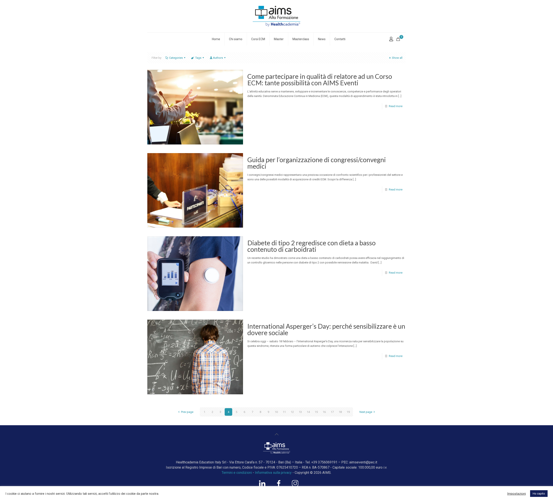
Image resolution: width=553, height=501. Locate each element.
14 (308, 412)
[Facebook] (278, 485)
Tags (198, 57)
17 (332, 412)
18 (340, 412)
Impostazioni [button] (516, 494)
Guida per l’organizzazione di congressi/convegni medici (316, 163)
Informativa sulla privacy (273, 473)
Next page (365, 412)
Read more (395, 106)
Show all (397, 57)
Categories (176, 57)
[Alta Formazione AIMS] (276, 16)
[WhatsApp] (262, 485)
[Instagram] (295, 485)
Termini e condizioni (237, 473)
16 (324, 412)
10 (276, 412)
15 (316, 412)
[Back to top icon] (276, 434)
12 (292, 412)
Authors (218, 57)
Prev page (187, 412)
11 (284, 412)
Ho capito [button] (539, 493)
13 (300, 412)
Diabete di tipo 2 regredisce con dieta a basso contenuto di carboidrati (311, 246)
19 (348, 412)
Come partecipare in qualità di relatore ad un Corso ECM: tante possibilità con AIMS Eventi (319, 79)
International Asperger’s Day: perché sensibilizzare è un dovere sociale (326, 329)
